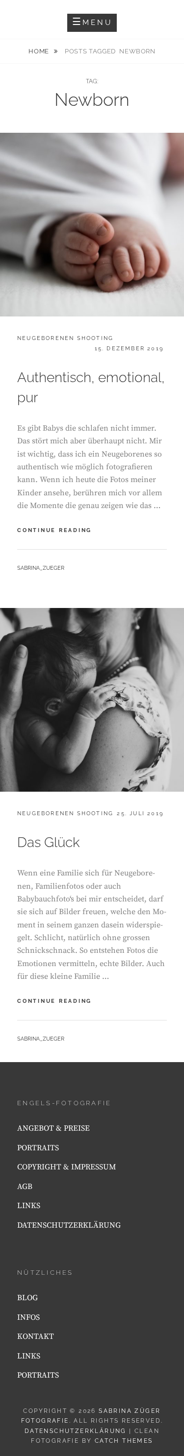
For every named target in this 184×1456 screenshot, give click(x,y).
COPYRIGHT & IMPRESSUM (66, 1167)
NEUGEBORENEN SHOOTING (65, 338)
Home (39, 51)
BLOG (27, 1298)
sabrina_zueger (40, 568)
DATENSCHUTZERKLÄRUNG (69, 1225)
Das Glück (48, 842)
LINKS (28, 1206)
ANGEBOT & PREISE (53, 1128)
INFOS (28, 1317)
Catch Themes (124, 1440)
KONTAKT (35, 1336)
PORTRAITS (38, 1148)
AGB (24, 1186)
